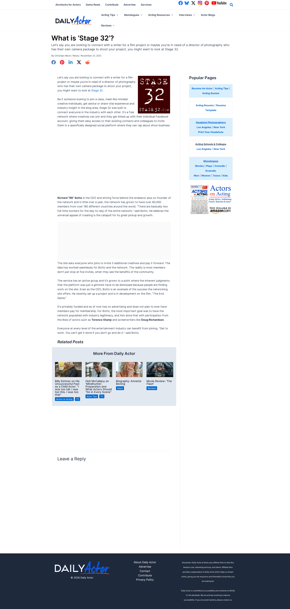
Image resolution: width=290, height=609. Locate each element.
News (76, 55)
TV (77, 399)
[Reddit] (87, 62)
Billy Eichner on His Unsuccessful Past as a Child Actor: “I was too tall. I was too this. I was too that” (67, 388)
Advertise (145, 566)
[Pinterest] (62, 62)
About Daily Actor (145, 562)
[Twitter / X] (79, 62)
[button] (232, 5)
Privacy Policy (145, 579)
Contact (145, 571)
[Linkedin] (70, 62)
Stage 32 (97, 90)
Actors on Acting (64, 399)
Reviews (152, 388)
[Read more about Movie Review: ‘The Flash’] (160, 369)
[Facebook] (53, 62)
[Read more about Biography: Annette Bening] (129, 369)
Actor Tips (92, 396)
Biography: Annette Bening (128, 382)
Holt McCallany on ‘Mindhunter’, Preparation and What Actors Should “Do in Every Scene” (98, 387)
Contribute (145, 575)
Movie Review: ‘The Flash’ (159, 382)
